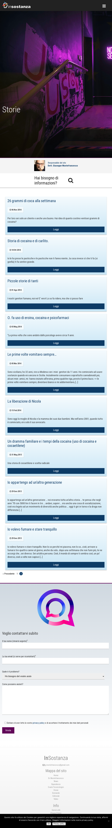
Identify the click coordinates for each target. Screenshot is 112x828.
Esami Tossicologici (56, 787)
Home (56, 775)
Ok (49, 824)
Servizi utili (56, 810)
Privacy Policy (56, 813)
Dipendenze (56, 784)
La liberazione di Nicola (24, 401)
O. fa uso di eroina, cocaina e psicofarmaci (38, 318)
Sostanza (56, 758)
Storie (56, 790)
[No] (108, 821)
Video (56, 799)
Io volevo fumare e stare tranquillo (32, 529)
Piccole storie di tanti (23, 281)
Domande (56, 793)
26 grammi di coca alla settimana (32, 201)
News (56, 781)
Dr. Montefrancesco (56, 778)
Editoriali (56, 796)
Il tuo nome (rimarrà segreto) (15, 641)
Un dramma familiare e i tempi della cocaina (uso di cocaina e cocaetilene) (52, 443)
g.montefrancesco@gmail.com (57, 765)
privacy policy (39, 723)
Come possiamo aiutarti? (12, 684)
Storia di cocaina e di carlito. (28, 241)
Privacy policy (59, 824)
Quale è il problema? (10, 671)
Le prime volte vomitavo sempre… (32, 354)
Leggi (56, 229)
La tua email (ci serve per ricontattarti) (19, 656)
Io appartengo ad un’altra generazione (35, 482)
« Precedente (8, 573)
